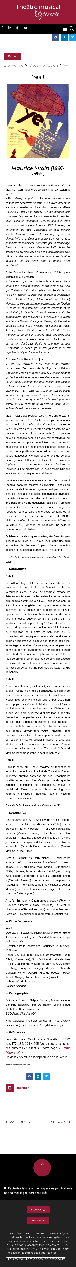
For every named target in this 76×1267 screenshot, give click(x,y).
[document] (38, 633)
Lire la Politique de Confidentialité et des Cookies (36, 1259)
